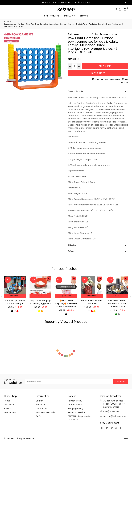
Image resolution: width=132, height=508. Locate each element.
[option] (34, 63)
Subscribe (121, 381)
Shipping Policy (75, 408)
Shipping (72, 245)
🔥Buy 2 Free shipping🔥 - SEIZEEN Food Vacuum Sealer (40, 303)
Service (84, 16)
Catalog (55, 16)
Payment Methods (45, 412)
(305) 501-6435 (111, 411)
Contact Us (42, 408)
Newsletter (13, 382)
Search (39, 400)
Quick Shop (14, 296)
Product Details (75, 91)
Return (71, 251)
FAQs (38, 416)
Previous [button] (1, 297)
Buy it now (98, 73)
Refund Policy (75, 404)
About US (40, 404)
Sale (7, 280)
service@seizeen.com (114, 416)
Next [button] (130, 297)
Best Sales (9, 404)
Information (70, 16)
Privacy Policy (75, 400)
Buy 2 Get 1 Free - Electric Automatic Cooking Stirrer (91, 303)
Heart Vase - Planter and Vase (66, 302)
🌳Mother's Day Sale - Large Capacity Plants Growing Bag (117, 303)
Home (45, 16)
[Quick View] (23, 278)
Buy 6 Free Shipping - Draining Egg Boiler (14, 302)
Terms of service (76, 412)
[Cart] (125, 9)
